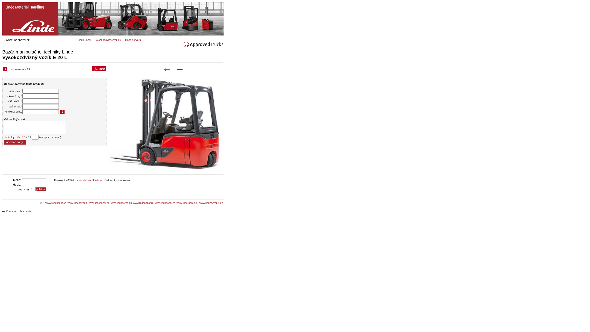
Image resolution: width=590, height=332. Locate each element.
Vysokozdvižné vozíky (108, 40)
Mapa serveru (133, 40)
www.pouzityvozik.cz (211, 203)
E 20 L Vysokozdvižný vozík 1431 (26, 4)
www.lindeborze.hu (121, 203)
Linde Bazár (84, 40)
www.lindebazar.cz (55, 203)
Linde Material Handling (89, 180)
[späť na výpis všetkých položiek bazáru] (6, 69)
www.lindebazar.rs (165, 203)
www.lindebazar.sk (18, 40)
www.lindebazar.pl (77, 203)
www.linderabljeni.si (187, 203)
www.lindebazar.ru (143, 203)
